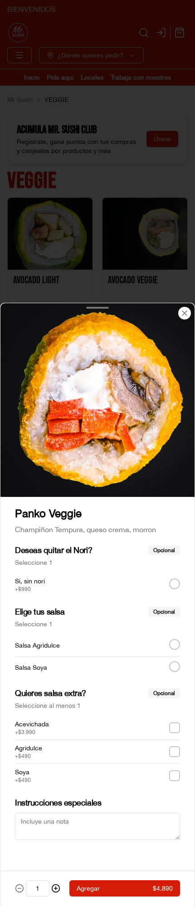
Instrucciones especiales (58, 802)
